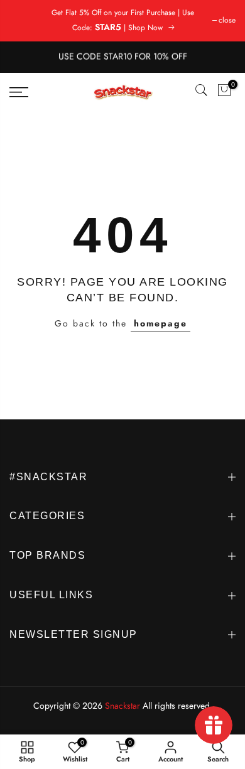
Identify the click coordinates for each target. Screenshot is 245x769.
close (227, 20)
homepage (160, 323)
